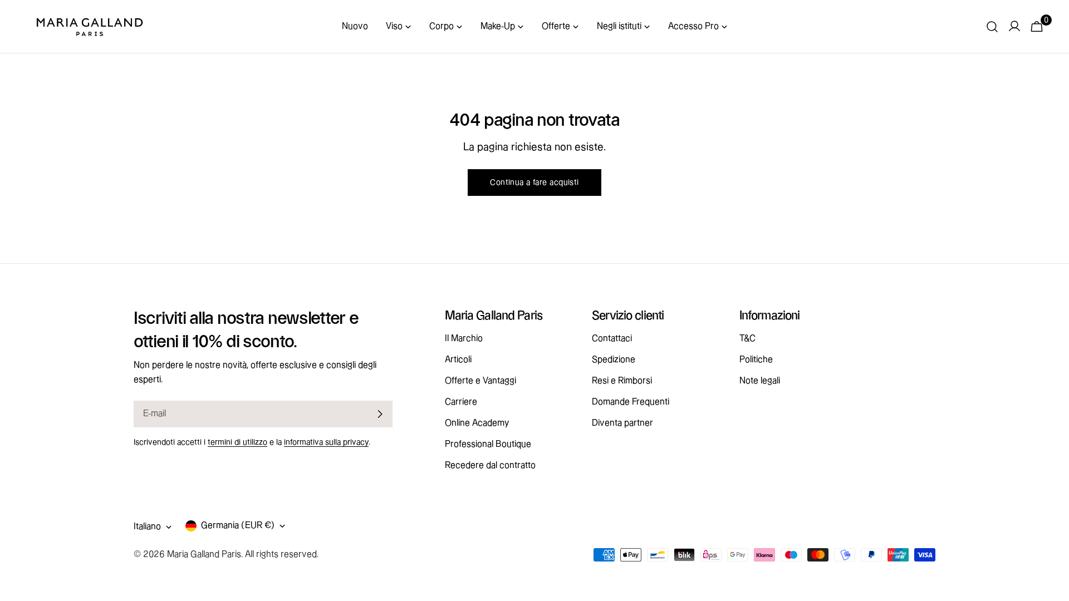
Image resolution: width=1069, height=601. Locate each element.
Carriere (461, 402)
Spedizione (613, 360)
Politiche (756, 360)
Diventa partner (622, 423)
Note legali (759, 381)
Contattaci (612, 338)
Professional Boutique (488, 444)
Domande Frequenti (630, 402)
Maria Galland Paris (204, 554)
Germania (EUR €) (237, 525)
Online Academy (477, 423)
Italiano (147, 527)
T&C (747, 338)
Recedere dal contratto (490, 465)
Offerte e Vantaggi (480, 381)
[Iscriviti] (379, 414)
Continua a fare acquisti (534, 182)
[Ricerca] (992, 27)
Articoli (458, 360)
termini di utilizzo (237, 442)
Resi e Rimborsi (622, 381)
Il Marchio (464, 338)
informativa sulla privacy (326, 442)
